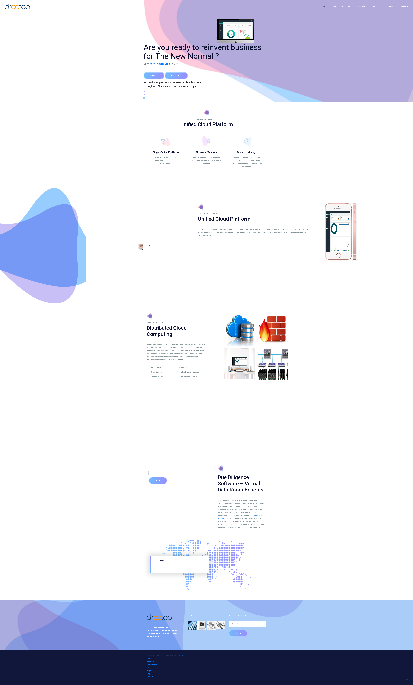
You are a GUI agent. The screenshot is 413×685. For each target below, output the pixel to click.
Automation (185, 367)
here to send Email (160, 63)
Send (158, 480)
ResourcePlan (156, 367)
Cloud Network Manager (190, 372)
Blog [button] (391, 6)
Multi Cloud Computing (160, 377)
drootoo (181, 655)
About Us (150, 662)
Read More (154, 76)
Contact (404, 6)
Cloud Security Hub (158, 372)
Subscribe (238, 633)
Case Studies (152, 665)
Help (148, 674)
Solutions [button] (361, 6)
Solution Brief (176, 76)
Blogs (149, 671)
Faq (148, 668)
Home (324, 6)
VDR (334, 6)
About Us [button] (346, 6)
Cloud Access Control (189, 377)
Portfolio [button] (377, 6)
